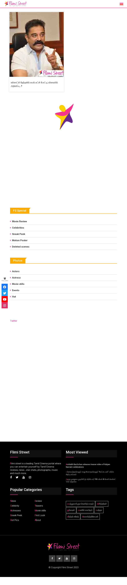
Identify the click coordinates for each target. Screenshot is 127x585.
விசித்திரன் (102, 504)
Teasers (39, 505)
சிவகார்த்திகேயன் (90, 516)
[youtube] (5, 299)
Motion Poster (20, 240)
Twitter (13, 320)
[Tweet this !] (5, 293)
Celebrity (14, 505)
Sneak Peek (18, 234)
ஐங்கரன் (71, 510)
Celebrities (18, 227)
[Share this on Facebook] (5, 287)
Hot (14, 296)
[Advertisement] (33, 176)
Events (15, 290)
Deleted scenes (20, 246)
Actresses (15, 510)
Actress (16, 277)
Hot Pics (14, 520)
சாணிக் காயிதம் (85, 510)
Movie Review (19, 221)
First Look (40, 515)
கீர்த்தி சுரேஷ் (73, 516)
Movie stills (18, 284)
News (13, 501)
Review (38, 501)
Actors (15, 271)
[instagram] (5, 305)
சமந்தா (99, 510)
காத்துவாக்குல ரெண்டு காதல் (80, 504)
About (38, 520)
